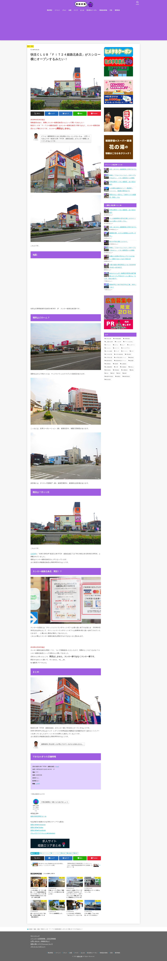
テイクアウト (126, 348)
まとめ (82, 10)
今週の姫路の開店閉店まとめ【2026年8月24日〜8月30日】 (122, 266)
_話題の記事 (109, 341)
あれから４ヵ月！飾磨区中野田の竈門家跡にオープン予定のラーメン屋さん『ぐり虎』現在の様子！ (120, 276)
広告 (111, 10)
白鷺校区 (125, 370)
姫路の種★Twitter (37, 827)
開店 (76, 853)
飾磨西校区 (127, 376)
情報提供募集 (103, 10)
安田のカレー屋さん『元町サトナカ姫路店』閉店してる (122, 196)
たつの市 (118, 341)
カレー (123, 345)
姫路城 (131, 357)
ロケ (132, 351)
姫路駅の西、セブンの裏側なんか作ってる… (122, 234)
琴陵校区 (116, 370)
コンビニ (108, 348)
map (57, 766)
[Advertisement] (83, 26)
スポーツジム (45, 853)
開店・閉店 (30, 46)
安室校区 (108, 363)
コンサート (132, 345)
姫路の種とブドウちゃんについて (42, 944)
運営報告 (117, 10)
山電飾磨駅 (109, 367)
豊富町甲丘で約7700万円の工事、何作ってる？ (122, 286)
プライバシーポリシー (38, 946)
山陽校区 (124, 363)
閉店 (113, 373)
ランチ (117, 351)
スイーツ (116, 348)
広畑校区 (124, 367)
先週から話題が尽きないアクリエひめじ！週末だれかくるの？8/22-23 (122, 257)
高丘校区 (108, 379)
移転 (132, 370)
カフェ (116, 345)
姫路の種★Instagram (38, 824)
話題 (70, 10)
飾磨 (125, 373)
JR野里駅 (127, 338)
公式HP (33, 554)
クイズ (76, 10)
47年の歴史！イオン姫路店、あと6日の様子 (122, 183)
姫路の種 (79, 956)
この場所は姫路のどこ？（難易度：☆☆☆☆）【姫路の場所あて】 (121, 189)
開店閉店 (49, 10)
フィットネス (55, 853)
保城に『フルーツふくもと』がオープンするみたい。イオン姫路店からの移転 (122, 176)
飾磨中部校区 (109, 376)
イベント (57, 10)
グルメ (64, 10)
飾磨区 (118, 376)
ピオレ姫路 (109, 351)
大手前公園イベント (121, 357)
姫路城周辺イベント (121, 360)
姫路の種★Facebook (38, 830)
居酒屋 (116, 363)
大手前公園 (109, 357)
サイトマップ (35, 936)
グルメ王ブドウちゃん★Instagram (43, 833)
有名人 (132, 367)
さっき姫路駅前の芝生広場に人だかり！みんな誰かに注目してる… (122, 220)
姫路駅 (70, 853)
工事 (117, 367)
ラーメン (125, 351)
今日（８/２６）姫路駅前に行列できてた (122, 169)
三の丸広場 (109, 354)
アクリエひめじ (129, 341)
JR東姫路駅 (118, 338)
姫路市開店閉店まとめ (38, 816)
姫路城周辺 (109, 360)
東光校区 (108, 370)
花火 (107, 373)
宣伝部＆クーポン (92, 10)
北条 (64, 853)
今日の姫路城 (119, 354)
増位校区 (128, 354)
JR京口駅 (108, 338)
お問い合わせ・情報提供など (40, 941)
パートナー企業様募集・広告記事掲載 (43, 938)
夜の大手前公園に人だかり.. (118, 241)
